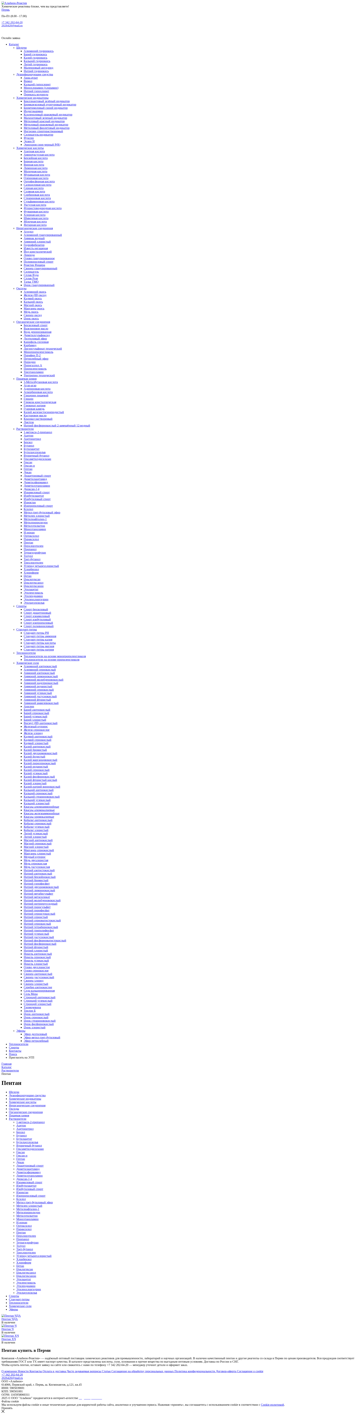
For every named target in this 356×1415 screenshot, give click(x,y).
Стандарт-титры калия (38, 639)
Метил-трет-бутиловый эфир (42, 512)
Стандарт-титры (26, 629)
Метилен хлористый (37, 515)
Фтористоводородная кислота (43, 208)
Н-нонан (29, 532)
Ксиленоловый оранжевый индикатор (48, 114)
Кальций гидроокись (37, 61)
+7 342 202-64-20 (12, 22)
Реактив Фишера (34, 265)
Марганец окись (34, 308)
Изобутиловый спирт (37, 499)
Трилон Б (30, 1010)
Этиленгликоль (33, 592)
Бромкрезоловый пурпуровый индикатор (50, 104)
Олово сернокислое (36, 970)
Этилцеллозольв (34, 602)
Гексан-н (29, 465)
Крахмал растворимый (38, 418)
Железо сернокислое (37, 729)
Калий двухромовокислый (40, 753)
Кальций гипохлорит (37, 84)
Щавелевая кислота (36, 218)
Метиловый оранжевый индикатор (46, 124)
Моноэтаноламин (35, 529)
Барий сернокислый (36, 713)
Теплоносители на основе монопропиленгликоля (55, 656)
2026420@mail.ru (12, 25)
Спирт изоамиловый (37, 616)
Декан (28, 472)
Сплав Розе (31, 278)
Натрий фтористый (36, 947)
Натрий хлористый (36, 950)
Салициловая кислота (37, 184)
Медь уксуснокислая (37, 866)
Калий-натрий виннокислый (42, 786)
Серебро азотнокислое (38, 987)
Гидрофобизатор (34, 245)
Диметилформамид (36, 482)
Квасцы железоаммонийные (42, 813)
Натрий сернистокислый (39, 913)
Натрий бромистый (36, 880)
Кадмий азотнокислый (38, 736)
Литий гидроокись (35, 64)
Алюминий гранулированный (43, 234)
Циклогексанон (34, 586)
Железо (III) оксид (35, 295)
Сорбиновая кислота (37, 194)
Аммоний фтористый (37, 699)
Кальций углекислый (37, 800)
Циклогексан (32, 579)
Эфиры (20, 1030)
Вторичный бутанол (36, 455)
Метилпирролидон (36, 522)
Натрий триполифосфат (39, 930)
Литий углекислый (36, 833)
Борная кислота (33, 161)
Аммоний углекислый (38, 693)
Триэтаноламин (34, 372)
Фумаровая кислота (36, 211)
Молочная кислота (35, 171)
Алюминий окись (35, 291)
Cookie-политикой (272, 1404)
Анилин (29, 706)
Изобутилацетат (34, 495)
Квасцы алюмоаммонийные (41, 806)
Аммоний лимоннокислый (41, 676)
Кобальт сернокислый (37, 823)
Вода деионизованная (37, 331)
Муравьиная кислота (37, 174)
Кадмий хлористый (36, 743)
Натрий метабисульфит (38, 893)
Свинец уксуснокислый (39, 977)
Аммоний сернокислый (39, 689)
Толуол (28, 555)
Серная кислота (34, 188)
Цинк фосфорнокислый (39, 1024)
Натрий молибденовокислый (42, 900)
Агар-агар (30, 385)
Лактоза (29, 422)
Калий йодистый (34, 756)
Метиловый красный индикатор (44, 121)
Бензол (28, 442)
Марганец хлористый (37, 853)
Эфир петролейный (36, 1040)
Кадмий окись (33, 298)
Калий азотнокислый (37, 746)
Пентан (28, 542)
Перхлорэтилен (33, 545)
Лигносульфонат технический (43, 348)
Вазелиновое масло (36, 328)
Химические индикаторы (32, 97)
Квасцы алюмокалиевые (39, 810)
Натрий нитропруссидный (40, 903)
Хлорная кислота (34, 214)
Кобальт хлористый (36, 830)
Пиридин (30, 362)
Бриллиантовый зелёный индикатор (47, 101)
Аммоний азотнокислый (39, 673)
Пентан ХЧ (8, 1339)
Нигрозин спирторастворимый (43, 131)
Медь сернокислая (35, 863)
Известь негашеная (36, 248)
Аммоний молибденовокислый (43, 679)
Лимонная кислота (35, 168)
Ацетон (28, 435)
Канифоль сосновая (36, 341)
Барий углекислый (35, 716)
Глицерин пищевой (36, 395)
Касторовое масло (35, 415)
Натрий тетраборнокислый (41, 927)
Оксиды (21, 288)
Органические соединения (33, 321)
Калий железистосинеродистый (44, 412)
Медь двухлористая (36, 860)
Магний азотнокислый (38, 840)
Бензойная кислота (36, 158)
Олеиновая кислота (36, 178)
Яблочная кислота (35, 221)
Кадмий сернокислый (37, 739)
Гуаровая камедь (34, 408)
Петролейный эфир (36, 358)
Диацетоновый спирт (37, 475)
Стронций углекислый (38, 1000)
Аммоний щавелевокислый (41, 703)
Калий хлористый (35, 783)
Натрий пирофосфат (37, 910)
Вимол (28, 81)
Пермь (5, 9)
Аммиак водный (34, 238)
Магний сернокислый (38, 843)
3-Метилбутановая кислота (41, 382)
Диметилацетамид (35, 479)
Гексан (28, 462)
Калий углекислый (36, 773)
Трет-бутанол (32, 559)
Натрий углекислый (36, 933)
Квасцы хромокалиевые (39, 816)
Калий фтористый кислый (40, 780)
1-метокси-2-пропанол (38, 432)
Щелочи (21, 47)
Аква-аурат (31, 77)
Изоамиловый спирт (37, 492)
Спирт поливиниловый (39, 626)
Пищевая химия (26, 378)
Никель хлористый (36, 963)
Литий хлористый (35, 836)
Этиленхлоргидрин (36, 599)
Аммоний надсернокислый (41, 683)
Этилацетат (31, 589)
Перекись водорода (36, 94)
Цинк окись (31, 318)
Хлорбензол (31, 569)
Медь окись (31, 311)
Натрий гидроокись (36, 71)
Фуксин (29, 138)
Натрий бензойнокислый (40, 877)
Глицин (28, 398)
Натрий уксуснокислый (39, 937)
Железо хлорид (33, 733)
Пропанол (30, 549)
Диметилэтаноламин (37, 485)
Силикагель (31, 271)
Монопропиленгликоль (38, 352)
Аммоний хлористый (37, 241)
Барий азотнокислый (37, 709)
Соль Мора (31, 994)
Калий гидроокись (35, 57)
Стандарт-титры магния (39, 646)
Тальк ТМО (31, 281)
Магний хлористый (36, 846)
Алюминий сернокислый (40, 669)
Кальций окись (33, 301)
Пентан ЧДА (9, 1319)
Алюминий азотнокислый (40, 666)
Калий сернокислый (37, 769)
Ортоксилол (31, 535)
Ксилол (28, 509)
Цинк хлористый (34, 1027)
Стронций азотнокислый (39, 997)
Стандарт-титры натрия (39, 649)
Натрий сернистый (36, 917)
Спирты (21, 606)
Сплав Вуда (31, 275)
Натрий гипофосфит (37, 883)
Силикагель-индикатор (38, 134)
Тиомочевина (32, 1007)
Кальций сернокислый (38, 793)
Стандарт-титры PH (36, 632)
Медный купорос (35, 856)
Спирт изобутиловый (37, 619)
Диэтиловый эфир (35, 338)
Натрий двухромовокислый (41, 887)
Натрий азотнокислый (38, 873)
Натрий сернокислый (37, 923)
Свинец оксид (33, 315)
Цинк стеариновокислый (40, 1020)
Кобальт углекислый (37, 826)
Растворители (25, 428)
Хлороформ (31, 572)
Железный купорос (36, 726)
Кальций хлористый (37, 803)
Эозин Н (29, 141)
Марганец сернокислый (39, 850)
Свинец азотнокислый (38, 973)
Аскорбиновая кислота (38, 392)
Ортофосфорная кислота (39, 181)
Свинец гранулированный (40, 268)
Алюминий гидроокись (39, 51)
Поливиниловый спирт (38, 261)
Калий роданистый (36, 766)
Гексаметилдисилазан (37, 459)
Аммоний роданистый (38, 686)
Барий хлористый (35, 719)
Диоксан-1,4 (31, 489)
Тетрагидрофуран (35, 552)
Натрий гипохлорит (36, 91)
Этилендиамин (33, 596)
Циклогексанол (33, 582)
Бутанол (29, 445)
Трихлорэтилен (33, 562)
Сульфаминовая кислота (39, 201)
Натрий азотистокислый (39, 870)
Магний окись (33, 305)
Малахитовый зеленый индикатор (45, 117)
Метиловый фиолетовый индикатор (47, 127)
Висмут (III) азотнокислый (40, 723)
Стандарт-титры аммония (40, 636)
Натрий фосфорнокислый (40, 943)
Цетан (28, 576)
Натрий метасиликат (37, 897)
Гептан (28, 469)
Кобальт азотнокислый (38, 820)
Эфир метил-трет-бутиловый (42, 1037)
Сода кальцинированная (39, 990)
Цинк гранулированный (39, 285)
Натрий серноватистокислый (42, 920)
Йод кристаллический (38, 251)
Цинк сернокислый (36, 1017)
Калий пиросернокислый (40, 763)
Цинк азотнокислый (37, 1014)
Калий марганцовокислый (40, 759)
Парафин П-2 (32, 355)
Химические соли (27, 662)
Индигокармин (33, 111)
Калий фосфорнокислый (39, 776)
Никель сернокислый (37, 957)
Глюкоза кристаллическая (40, 402)
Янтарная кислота (35, 224)
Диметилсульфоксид (37, 335)
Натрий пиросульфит (37, 907)
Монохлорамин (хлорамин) (41, 87)
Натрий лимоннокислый (39, 890)
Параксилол (31, 539)
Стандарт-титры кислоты (40, 642)
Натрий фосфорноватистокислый (45, 940)
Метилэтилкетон (34, 525)
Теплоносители (26, 652)
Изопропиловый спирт (38, 505)
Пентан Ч (7, 1329)
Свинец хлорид (33, 980)
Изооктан (30, 502)
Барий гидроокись (35, 54)
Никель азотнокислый (38, 953)
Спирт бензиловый (36, 609)
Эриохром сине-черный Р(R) (42, 144)
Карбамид (30, 345)
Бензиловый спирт (35, 325)
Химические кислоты (30, 148)
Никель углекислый (36, 960)
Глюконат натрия (34, 405)
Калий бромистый (35, 749)
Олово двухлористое (37, 967)
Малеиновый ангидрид (38, 67)
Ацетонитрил (32, 438)
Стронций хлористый (37, 1004)
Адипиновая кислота (37, 388)
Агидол (28, 231)
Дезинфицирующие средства (34, 74)
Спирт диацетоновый (37, 612)
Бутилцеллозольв (35, 452)
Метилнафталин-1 (35, 519)
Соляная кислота (34, 191)
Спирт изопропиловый (38, 622)
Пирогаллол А (33, 365)
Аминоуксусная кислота (39, 154)
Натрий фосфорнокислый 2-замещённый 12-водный (57, 425)
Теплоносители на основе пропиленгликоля (51, 659)
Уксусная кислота (35, 204)
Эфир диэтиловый (35, 1034)
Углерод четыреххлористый (41, 566)
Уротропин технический (39, 375)
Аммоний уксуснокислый (40, 696)
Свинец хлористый (36, 984)
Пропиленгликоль (35, 368)
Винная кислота (34, 164)
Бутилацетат (31, 448)
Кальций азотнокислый (39, 790)
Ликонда (29, 255)
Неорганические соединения (34, 228)
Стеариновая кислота (37, 198)
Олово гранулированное (39, 258)
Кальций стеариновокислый (42, 796)
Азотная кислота (34, 151)
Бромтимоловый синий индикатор (46, 107)
